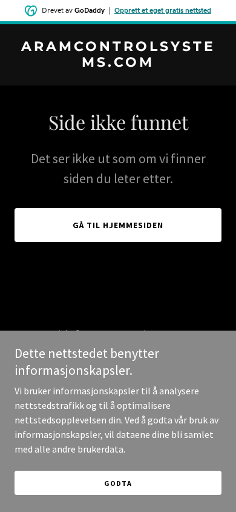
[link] (118, 63)
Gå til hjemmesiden (118, 225)
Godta (117, 483)
